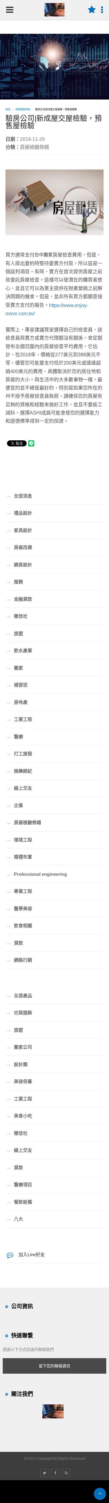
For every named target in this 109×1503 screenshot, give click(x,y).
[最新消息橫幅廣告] (54, 66)
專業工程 (18, 891)
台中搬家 (44, 254)
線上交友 (18, 788)
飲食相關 (18, 925)
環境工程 (18, 839)
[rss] (66, 1473)
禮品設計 (18, 512)
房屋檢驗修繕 (22, 109)
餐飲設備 (18, 1201)
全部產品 (18, 995)
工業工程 (18, 719)
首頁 (7, 109)
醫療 (14, 736)
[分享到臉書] (55, 1473)
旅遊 (14, 633)
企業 (14, 805)
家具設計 (18, 530)
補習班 (16, 684)
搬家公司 (18, 1046)
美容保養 (18, 1081)
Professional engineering (36, 874)
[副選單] (92, 9)
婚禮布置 (18, 856)
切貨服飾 (18, 1012)
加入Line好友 (31, 1254)
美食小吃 (18, 1115)
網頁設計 (18, 564)
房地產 (16, 702)
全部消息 (18, 495)
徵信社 (16, 616)
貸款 (14, 942)
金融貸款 (18, 599)
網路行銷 (18, 959)
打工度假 (18, 753)
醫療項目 (18, 1184)
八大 (14, 1218)
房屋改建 (18, 547)
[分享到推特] (44, 1473)
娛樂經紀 (18, 770)
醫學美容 (18, 908)
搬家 (14, 667)
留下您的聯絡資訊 (54, 1366)
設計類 (16, 1064)
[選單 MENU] (9, 9)
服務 (14, 581)
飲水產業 (18, 650)
